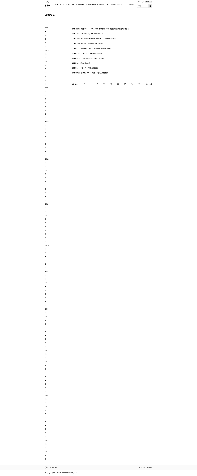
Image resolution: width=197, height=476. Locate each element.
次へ (148, 84)
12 (118, 84)
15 (139, 84)
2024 (47, 88)
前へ (76, 84)
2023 (47, 121)
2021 (46, 204)
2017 (46, 350)
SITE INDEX (53, 467)
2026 (47, 28)
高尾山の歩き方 (93, 4)
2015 (46, 440)
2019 (46, 271)
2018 (46, 309)
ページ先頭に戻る (146, 467)
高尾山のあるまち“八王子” (119, 4)
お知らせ (131, 4)
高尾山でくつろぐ (104, 4)
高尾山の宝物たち (81, 4)
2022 (47, 159)
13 (125, 84)
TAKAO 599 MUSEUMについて (64, 4)
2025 (46, 50)
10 (104, 84)
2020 (47, 245)
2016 (46, 395)
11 (111, 84)
